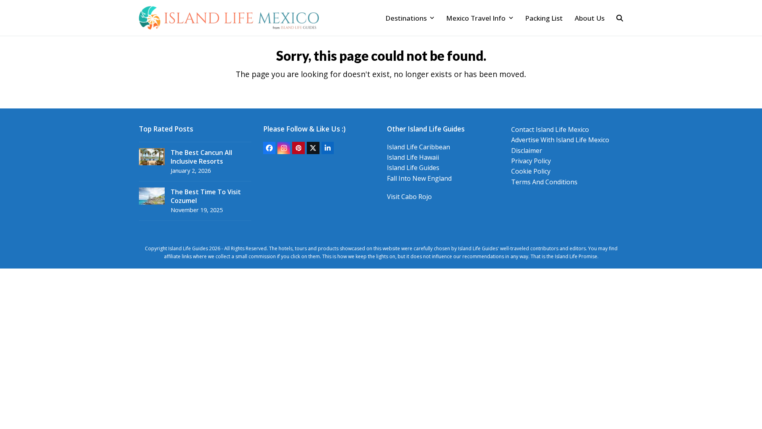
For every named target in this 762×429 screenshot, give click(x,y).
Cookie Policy (530, 171)
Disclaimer (526, 150)
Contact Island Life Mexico (550, 129)
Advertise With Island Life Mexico (560, 139)
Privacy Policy (531, 161)
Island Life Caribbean (418, 147)
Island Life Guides (413, 167)
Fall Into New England (419, 178)
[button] (619, 18)
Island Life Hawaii (413, 157)
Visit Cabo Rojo (409, 196)
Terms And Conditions (544, 182)
